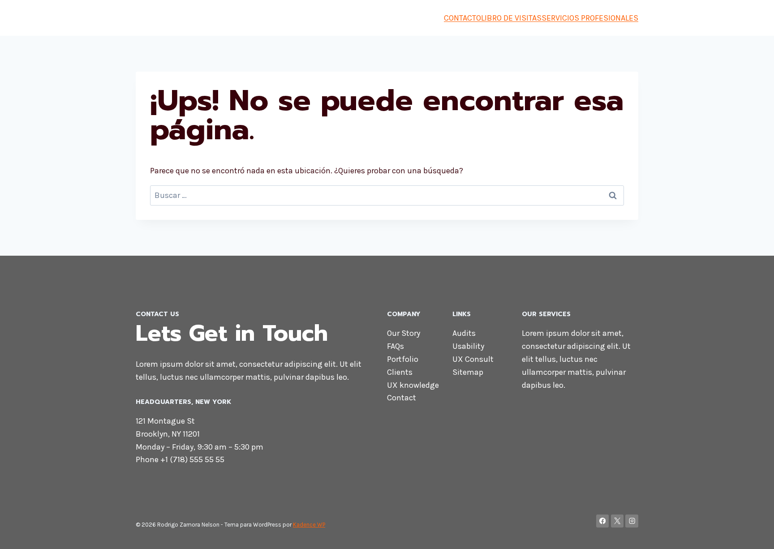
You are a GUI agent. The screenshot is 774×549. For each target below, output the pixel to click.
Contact (401, 398)
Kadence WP (309, 524)
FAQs (395, 346)
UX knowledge (413, 385)
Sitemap (467, 372)
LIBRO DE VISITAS (511, 18)
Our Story (403, 333)
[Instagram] (631, 521)
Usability (468, 346)
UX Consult (473, 359)
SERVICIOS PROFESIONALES (590, 18)
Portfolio (402, 359)
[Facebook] (602, 521)
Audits (464, 333)
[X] (617, 521)
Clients (400, 372)
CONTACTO (462, 18)
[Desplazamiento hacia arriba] (753, 533)
